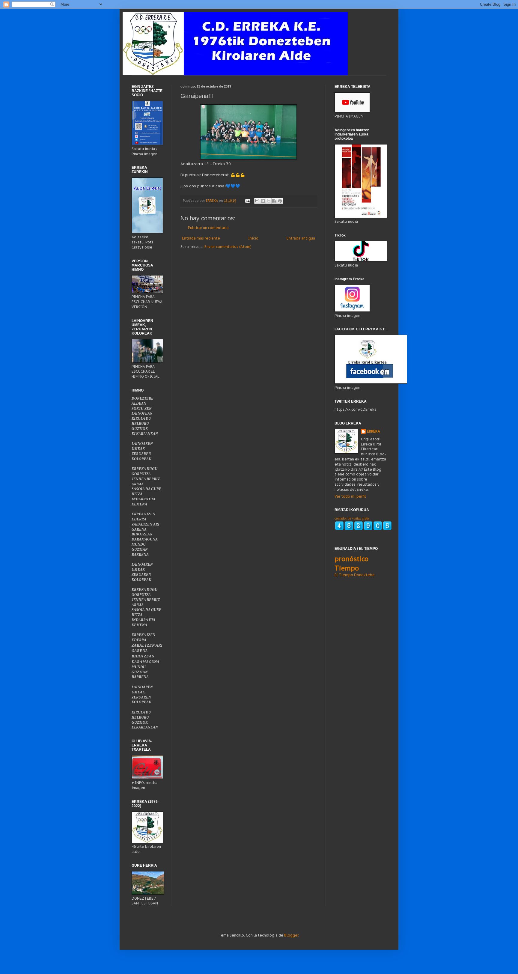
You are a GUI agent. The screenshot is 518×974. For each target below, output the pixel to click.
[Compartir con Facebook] (274, 201)
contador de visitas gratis (352, 518)
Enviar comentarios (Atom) (228, 246)
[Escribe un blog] (263, 201)
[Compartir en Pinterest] (280, 201)
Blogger (291, 935)
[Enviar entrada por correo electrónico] (247, 200)
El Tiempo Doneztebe (355, 575)
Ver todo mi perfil (350, 496)
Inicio (253, 238)
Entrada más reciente (201, 238)
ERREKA (373, 431)
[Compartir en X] (269, 201)
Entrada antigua (301, 238)
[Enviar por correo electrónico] (257, 201)
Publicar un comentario (208, 227)
